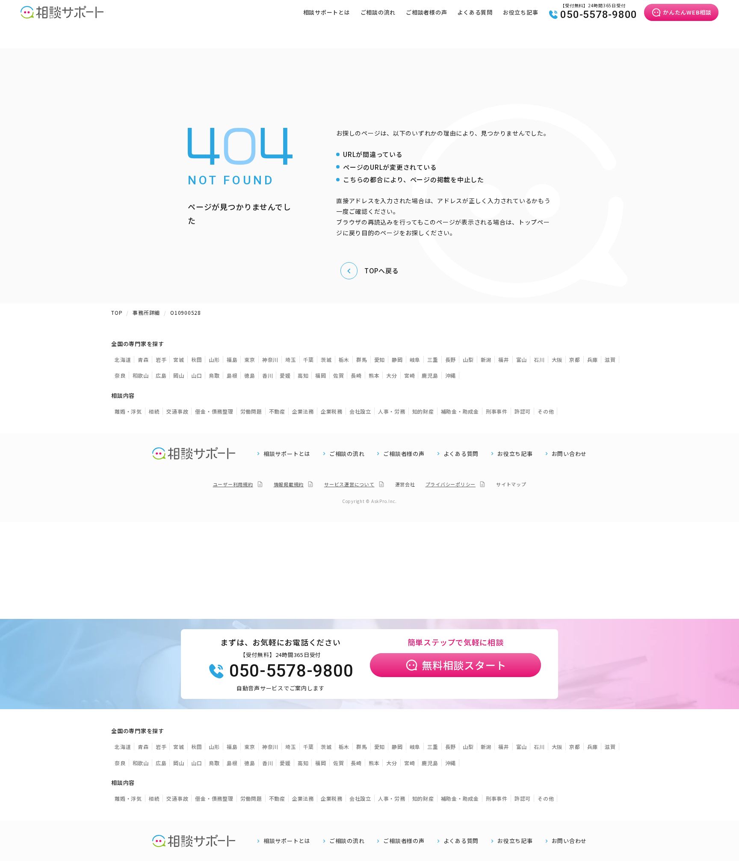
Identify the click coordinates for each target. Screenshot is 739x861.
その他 (546, 411)
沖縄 (450, 375)
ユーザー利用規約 (233, 484)
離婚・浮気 (128, 411)
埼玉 (290, 359)
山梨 (468, 359)
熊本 (374, 375)
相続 (154, 411)
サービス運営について (349, 484)
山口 (196, 375)
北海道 (123, 359)
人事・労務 (391, 411)
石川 (539, 359)
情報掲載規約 (289, 484)
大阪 (557, 359)
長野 (450, 359)
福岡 (320, 375)
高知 (303, 375)
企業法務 (303, 411)
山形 (214, 359)
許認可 (522, 411)
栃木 (344, 359)
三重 (432, 359)
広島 (161, 375)
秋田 (196, 359)
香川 (267, 375)
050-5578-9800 (598, 15)
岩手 (161, 359)
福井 (503, 359)
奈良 (120, 375)
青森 (143, 359)
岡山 (178, 375)
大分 (391, 375)
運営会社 (405, 484)
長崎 (356, 375)
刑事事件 (497, 411)
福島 (232, 359)
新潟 (486, 359)
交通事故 (177, 411)
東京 (249, 359)
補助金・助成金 (460, 411)
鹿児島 (430, 375)
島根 (232, 375)
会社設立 (360, 411)
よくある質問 (475, 12)
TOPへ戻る (381, 270)
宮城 (178, 359)
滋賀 (610, 359)
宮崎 (409, 375)
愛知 (379, 359)
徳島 (249, 375)
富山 (521, 359)
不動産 (277, 411)
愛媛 (285, 375)
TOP (116, 312)
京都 (574, 359)
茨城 (326, 359)
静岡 (397, 359)
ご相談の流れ (378, 12)
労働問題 (251, 411)
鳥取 (214, 375)
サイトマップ (511, 484)
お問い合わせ (569, 453)
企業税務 (332, 411)
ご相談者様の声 (426, 12)
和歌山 (141, 375)
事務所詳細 (146, 312)
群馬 (361, 359)
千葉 (308, 359)
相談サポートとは (326, 12)
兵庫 (592, 359)
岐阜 (415, 359)
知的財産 (423, 411)
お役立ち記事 (520, 12)
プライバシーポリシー (451, 484)
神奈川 (270, 359)
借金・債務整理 (214, 411)
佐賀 (338, 375)
